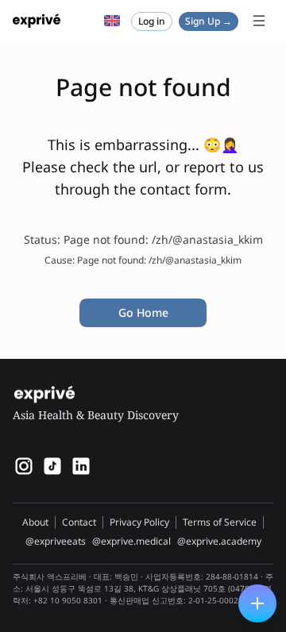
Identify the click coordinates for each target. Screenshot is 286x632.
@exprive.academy (219, 541)
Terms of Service (220, 522)
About (35, 522)
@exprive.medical (131, 541)
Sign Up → (208, 21)
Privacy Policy (139, 522)
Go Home (143, 312)
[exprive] (52, 466)
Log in (151, 21)
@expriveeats (55, 541)
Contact (79, 522)
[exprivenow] (24, 466)
